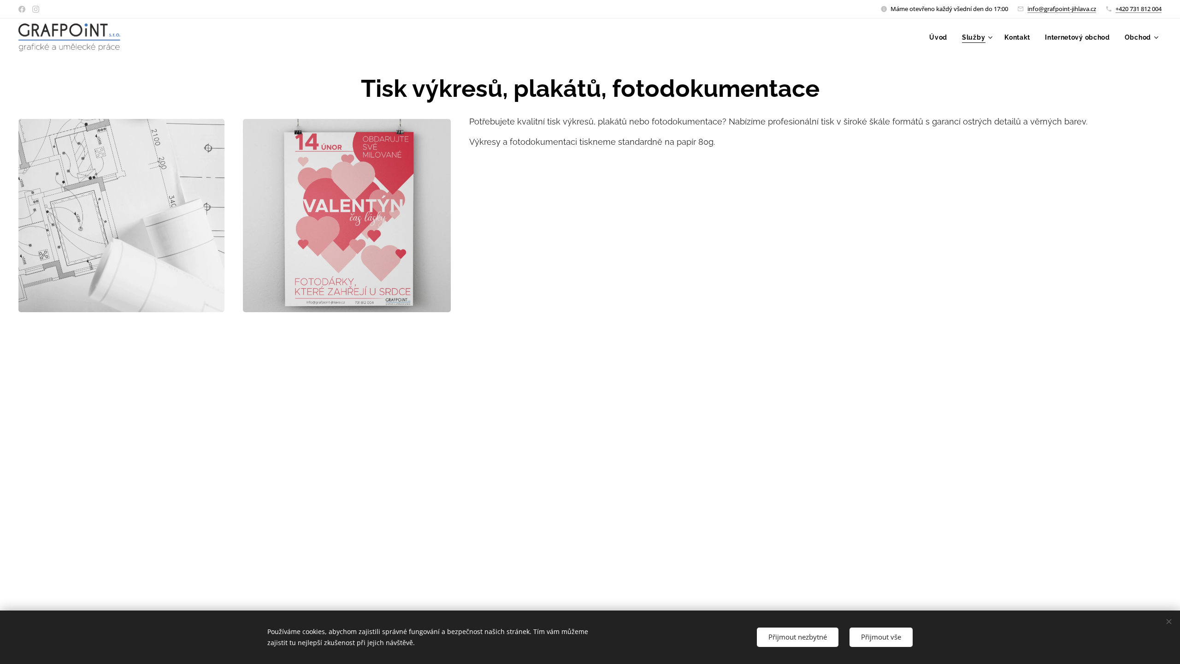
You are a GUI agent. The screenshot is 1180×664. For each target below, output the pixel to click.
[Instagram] (35, 9)
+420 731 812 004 (1138, 9)
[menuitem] (941, 37)
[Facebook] (22, 9)
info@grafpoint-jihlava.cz (1061, 9)
